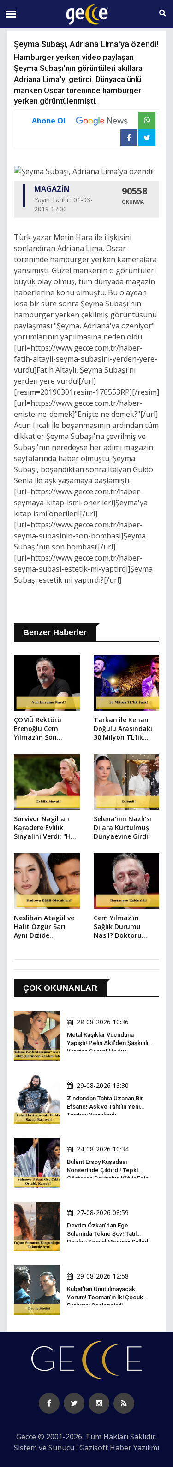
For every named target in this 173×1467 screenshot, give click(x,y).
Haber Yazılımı (134, 1448)
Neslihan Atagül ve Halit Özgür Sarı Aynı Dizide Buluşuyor (44, 927)
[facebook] (49, 1403)
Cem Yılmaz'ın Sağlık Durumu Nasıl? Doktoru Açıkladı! (118, 927)
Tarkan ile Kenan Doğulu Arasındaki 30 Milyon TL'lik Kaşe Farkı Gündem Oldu (124, 729)
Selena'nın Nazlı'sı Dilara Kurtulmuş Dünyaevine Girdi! (122, 827)
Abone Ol (49, 121)
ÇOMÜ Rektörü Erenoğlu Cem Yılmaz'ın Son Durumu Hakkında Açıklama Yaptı (43, 729)
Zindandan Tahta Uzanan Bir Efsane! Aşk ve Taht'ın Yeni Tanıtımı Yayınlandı (105, 1106)
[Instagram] (99, 1403)
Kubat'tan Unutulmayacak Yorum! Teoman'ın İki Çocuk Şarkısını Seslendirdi (105, 1297)
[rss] (123, 1403)
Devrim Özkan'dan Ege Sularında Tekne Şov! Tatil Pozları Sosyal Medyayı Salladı (108, 1233)
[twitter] (74, 1403)
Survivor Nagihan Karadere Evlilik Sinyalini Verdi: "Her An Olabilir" (45, 828)
